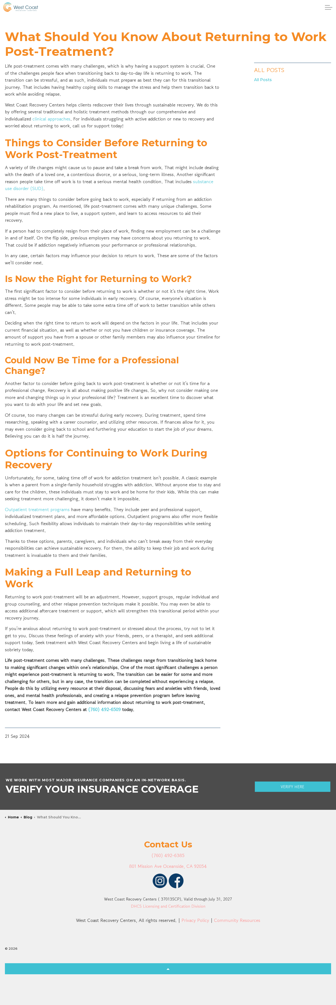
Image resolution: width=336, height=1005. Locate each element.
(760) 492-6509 (104, 709)
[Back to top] (168, 968)
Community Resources (237, 920)
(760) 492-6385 (168, 855)
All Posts (269, 70)
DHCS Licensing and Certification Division (168, 906)
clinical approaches (51, 119)
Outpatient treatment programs (37, 509)
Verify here (292, 787)
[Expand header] (328, 7)
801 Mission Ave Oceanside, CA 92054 (168, 866)
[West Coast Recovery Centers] (20, 7)
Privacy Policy (195, 920)
